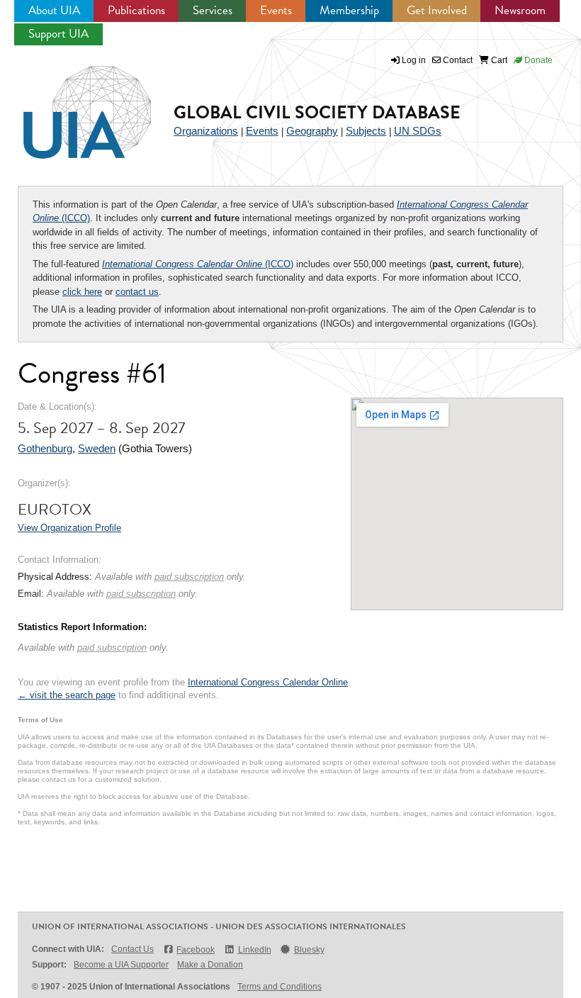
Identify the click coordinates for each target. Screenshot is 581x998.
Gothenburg (45, 448)
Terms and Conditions (279, 987)
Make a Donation (210, 965)
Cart (498, 60)
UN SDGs (417, 131)
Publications (136, 10)
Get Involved (437, 10)
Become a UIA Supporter (121, 965)
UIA (71, 104)
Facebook (195, 950)
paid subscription (189, 576)
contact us (137, 291)
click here (82, 291)
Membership (349, 10)
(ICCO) (197, 264)
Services (212, 10)
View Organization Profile (69, 527)
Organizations (206, 131)
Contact (457, 60)
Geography (312, 131)
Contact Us (132, 949)
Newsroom (520, 10)
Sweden (96, 448)
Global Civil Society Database (317, 112)
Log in (414, 60)
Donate (537, 60)
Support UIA (58, 34)
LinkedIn (254, 950)
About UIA (54, 10)
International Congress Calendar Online (268, 682)
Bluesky (309, 950)
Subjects (366, 131)
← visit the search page (66, 695)
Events (276, 10)
